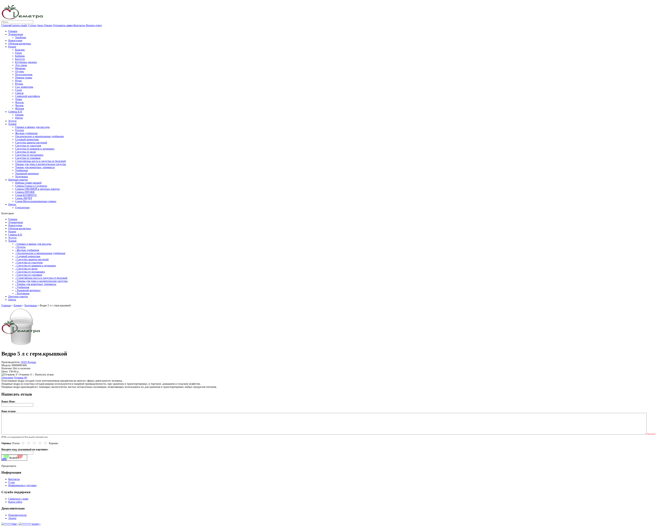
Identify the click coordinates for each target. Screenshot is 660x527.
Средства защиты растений (31, 142)
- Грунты (20, 247)
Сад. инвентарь (24, 86)
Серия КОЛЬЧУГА (26, 195)
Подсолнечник (23, 74)
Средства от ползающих (29, 154)
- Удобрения (22, 287)
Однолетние (22, 207)
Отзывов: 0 (25, 374)
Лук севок (21, 65)
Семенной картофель (27, 96)
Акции (12, 518)
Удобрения (21, 170)
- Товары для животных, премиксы (35, 284)
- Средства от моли (26, 268)
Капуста (20, 59)
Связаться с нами (18, 498)
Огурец (19, 71)
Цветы (19, 117)
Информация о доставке (22, 485)
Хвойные (20, 37)
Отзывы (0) (20, 377)
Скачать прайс (19, 25)
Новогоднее (15, 40)
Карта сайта (15, 501)
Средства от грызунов (28, 145)
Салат (18, 89)
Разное (12, 46)
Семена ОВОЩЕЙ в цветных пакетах (37, 188)
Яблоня (19, 108)
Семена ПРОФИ (25, 192)
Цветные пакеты (18, 179)
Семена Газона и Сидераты (31, 185)
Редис (18, 80)
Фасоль (19, 102)
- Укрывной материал (27, 290)
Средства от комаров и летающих (34, 148)
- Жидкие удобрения (27, 250)
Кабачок (20, 55)
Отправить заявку (63, 25)
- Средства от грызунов (29, 262)
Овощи (19, 114)
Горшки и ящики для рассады (32, 127)
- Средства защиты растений (32, 259)
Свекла (19, 93)
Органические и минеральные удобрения (39, 136)
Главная (6, 25)
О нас (11, 482)
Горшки (12, 31)
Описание (7, 377)
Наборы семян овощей (28, 182)
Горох (18, 52)
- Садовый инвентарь (27, 256)
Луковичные (15, 34)
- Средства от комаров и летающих (35, 265)
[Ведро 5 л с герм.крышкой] (21, 345)
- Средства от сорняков (28, 274)
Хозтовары (21, 176)
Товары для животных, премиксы (35, 167)
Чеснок (19, 105)
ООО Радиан (28, 362)
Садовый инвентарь (27, 139)
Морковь (20, 68)
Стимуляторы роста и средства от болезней (40, 161)
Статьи (32, 25)
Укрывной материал (27, 173)
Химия (12, 124)
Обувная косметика (19, 43)
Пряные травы (23, 77)
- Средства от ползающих (30, 271)
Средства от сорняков (28, 158)
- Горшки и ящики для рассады (33, 243)
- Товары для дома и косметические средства (41, 281)
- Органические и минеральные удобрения (40, 253)
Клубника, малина (26, 62)
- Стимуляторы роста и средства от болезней (41, 277)
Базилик (20, 49)
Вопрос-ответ (94, 25)
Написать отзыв (44, 374)
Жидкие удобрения (26, 133)
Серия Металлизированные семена (35, 201)
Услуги (12, 120)
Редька (19, 83)
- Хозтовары (22, 293)
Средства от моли (25, 151)
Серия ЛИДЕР (23, 198)
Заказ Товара (44, 25)
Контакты (79, 25)
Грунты (19, 130)
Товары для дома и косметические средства (40, 164)
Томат (18, 99)
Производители (17, 515)
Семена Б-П (15, 111)
